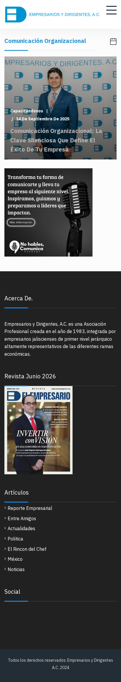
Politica (15, 539)
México (15, 559)
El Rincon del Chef (27, 549)
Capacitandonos (26, 111)
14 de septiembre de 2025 (42, 119)
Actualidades (21, 528)
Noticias (16, 569)
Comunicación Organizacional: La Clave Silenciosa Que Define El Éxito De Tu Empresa (56, 140)
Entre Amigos (22, 518)
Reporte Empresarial (30, 508)
